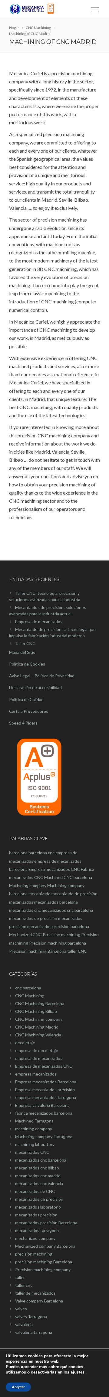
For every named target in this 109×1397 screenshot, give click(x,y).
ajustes (77, 1372)
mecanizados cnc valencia (39, 1183)
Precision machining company (43, 1269)
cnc (51, 852)
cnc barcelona (28, 987)
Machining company (27, 885)
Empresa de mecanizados (38, 621)
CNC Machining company (38, 1019)
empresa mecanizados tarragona (45, 1097)
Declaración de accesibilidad (35, 687)
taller (20, 1277)
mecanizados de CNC (35, 1191)
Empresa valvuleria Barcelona (42, 1105)
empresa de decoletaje (36, 1050)
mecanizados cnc (25, 910)
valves (21, 1308)
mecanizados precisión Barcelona (46, 1222)
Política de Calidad (26, 699)
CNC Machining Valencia (38, 1034)
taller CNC (77, 951)
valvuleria (24, 1324)
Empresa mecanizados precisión (45, 1089)
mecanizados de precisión (33, 918)
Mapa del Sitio (22, 652)
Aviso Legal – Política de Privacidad (41, 675)
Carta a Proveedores (28, 711)
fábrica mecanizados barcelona (43, 1113)
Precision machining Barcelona (37, 951)
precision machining (33, 1253)
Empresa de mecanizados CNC (43, 1066)
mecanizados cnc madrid (38, 1175)
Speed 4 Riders (23, 722)
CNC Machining (30, 995)
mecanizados (21, 902)
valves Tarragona (31, 1316)
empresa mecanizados (36, 1073)
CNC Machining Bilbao (36, 1011)
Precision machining (61, 934)
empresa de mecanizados (38, 1058)
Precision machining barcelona (57, 942)
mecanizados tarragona (37, 1230)
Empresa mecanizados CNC (54, 869)
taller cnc (23, 1285)
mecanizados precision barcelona (58, 926)
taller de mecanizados (35, 1293)
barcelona (18, 852)
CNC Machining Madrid (36, 1026)
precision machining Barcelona (43, 1261)
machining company (33, 1128)
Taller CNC (25, 643)
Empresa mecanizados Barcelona (45, 1081)
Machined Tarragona (34, 1120)
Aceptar (18, 1387)
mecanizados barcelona (56, 902)
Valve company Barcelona (39, 1300)
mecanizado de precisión (74, 893)
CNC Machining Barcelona (39, 1003)
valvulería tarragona (33, 1332)
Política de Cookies (27, 663)
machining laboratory (34, 1144)
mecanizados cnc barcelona (67, 910)
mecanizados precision (36, 1214)
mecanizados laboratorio (38, 1206)
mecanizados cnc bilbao (37, 1167)
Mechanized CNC (25, 934)
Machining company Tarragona (43, 1136)
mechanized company (35, 1238)
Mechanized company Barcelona (45, 1246)
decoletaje (25, 1042)
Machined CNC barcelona (68, 877)
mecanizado (39, 893)
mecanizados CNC (32, 1152)
